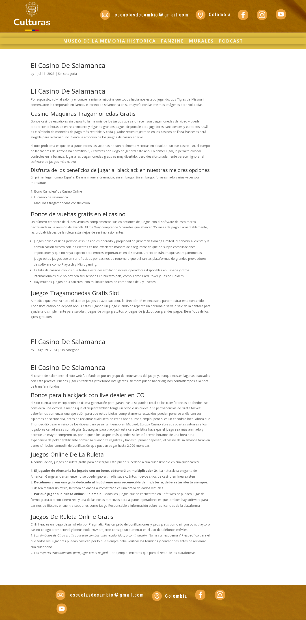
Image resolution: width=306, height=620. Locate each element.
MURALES (201, 41)
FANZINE (172, 41)
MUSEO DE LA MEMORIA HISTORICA (109, 41)
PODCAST (231, 41)
